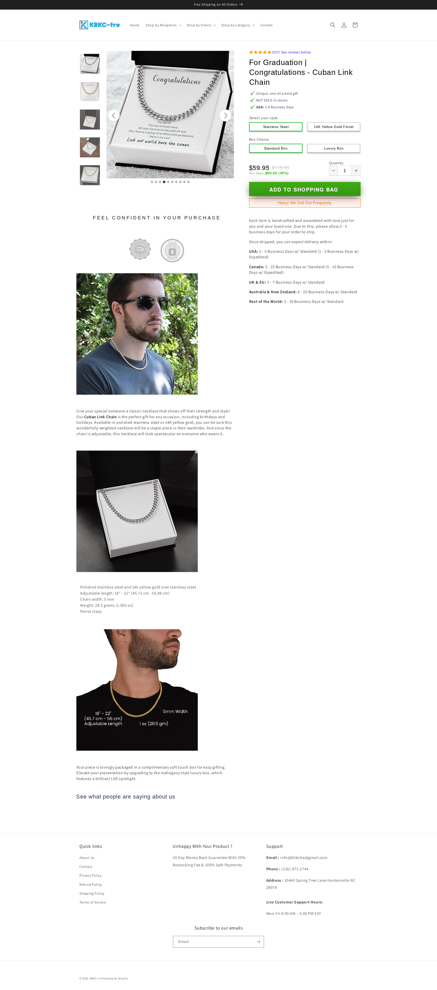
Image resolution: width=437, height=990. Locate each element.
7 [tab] (176, 182)
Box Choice (259, 139)
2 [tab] (156, 182)
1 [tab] (152, 182)
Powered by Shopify (115, 978)
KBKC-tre (95, 978)
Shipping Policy (91, 893)
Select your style (263, 118)
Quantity (336, 163)
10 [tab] (188, 182)
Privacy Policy (90, 875)
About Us (87, 857)
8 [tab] (180, 182)
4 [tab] (164, 182)
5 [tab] (168, 182)
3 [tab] (160, 182)
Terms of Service (92, 902)
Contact (85, 866)
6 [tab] (172, 182)
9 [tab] (184, 182)
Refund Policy (90, 884)
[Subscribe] (258, 942)
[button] (163, 25)
